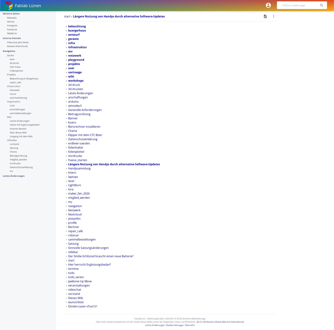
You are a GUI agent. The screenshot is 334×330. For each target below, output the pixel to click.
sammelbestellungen (20, 113)
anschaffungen (17, 109)
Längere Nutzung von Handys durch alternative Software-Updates (119, 16)
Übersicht (190, 325)
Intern (72, 172)
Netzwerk (15, 90)
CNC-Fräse (15, 66)
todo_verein (76, 277)
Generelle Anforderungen (85, 110)
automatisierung (18, 97)
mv (11, 171)
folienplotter (76, 152)
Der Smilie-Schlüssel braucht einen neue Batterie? (100, 256)
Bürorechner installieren (84, 127)
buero (72, 122)
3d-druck (14, 63)
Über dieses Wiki (18, 132)
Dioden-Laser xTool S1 (82, 306)
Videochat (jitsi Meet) (18, 42)
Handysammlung (79, 168)
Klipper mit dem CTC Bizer (85, 135)
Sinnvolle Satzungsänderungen (88, 248)
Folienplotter (16, 70)
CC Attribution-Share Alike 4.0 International (222, 321)
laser (12, 59)
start (67, 16)
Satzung (14, 147)
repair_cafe (15, 82)
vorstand (14, 144)
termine (73, 269)
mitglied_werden (18, 159)
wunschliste (76, 302)
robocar (73, 235)
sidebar (73, 252)
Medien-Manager (175, 325)
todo (12, 105)
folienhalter (75, 147)
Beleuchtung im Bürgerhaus (24, 78)
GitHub (10, 21)
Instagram (12, 25)
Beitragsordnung (18, 155)
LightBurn (74, 185)
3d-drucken (75, 89)
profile (72, 223)
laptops (73, 177)
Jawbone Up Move (80, 281)
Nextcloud (75, 214)
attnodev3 (75, 106)
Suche (323, 5)
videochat (74, 290)
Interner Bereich (18, 128)
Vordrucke (15, 163)
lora (70, 189)
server (13, 93)
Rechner (73, 227)
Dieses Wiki (75, 298)
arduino (73, 101)
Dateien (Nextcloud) (17, 46)
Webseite (12, 17)
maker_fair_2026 (79, 193)
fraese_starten (77, 160)
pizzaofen (74, 218)
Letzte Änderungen (20, 120)
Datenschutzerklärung (21, 167)
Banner (73, 118)
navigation (75, 206)
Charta (13, 151)
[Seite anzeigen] (265, 16)
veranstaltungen (79, 285)
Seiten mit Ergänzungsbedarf (24, 124)
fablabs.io (12, 33)
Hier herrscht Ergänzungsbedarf (89, 264)
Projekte (11, 74)
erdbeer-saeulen (79, 143)
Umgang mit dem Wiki (21, 136)
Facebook (12, 29)
